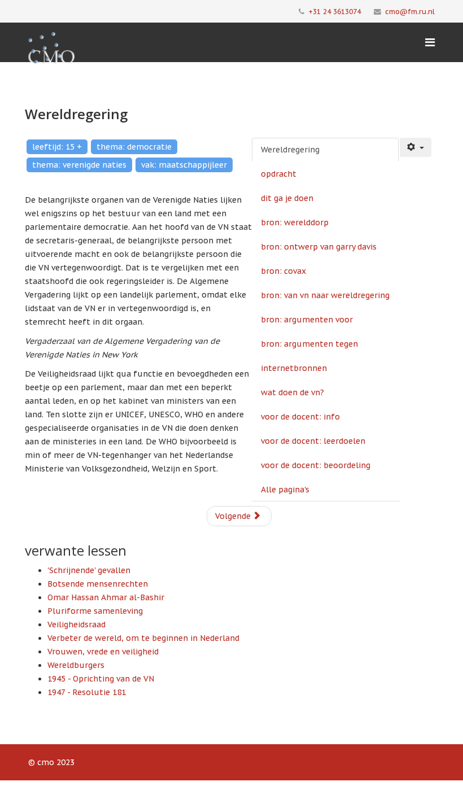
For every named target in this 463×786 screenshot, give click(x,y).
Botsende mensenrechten (97, 584)
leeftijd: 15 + (57, 147)
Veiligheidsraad (76, 624)
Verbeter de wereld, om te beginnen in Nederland (143, 638)
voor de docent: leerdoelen (313, 441)
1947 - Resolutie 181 (86, 692)
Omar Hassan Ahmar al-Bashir (105, 597)
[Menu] (430, 42)
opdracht (278, 174)
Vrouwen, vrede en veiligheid (103, 652)
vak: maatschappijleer (184, 165)
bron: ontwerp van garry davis (319, 247)
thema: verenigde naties (79, 165)
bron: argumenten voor (307, 320)
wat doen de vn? (292, 392)
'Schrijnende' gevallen (88, 570)
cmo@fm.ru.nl (410, 11)
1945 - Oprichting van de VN (100, 679)
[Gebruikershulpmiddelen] (415, 147)
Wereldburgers (75, 665)
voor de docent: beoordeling (315, 465)
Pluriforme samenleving (95, 611)
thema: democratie (134, 147)
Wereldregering (290, 150)
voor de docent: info (300, 417)
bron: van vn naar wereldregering (325, 295)
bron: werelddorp (295, 222)
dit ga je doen (287, 198)
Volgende (234, 516)
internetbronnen (294, 368)
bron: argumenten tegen (309, 344)
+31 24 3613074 (334, 11)
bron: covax (283, 271)
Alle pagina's (285, 489)
